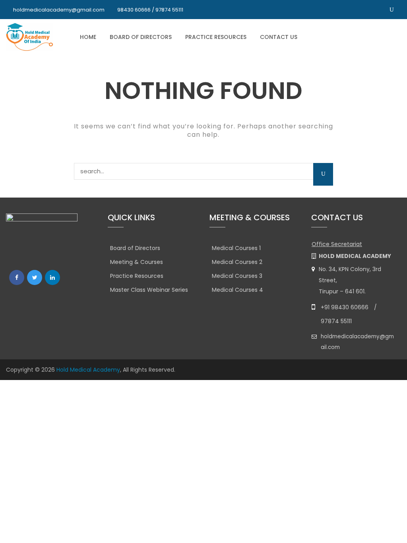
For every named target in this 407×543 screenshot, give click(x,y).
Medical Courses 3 (237, 276)
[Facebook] (16, 277)
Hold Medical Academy (88, 370)
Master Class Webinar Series (149, 290)
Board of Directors (141, 37)
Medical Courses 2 (237, 262)
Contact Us (278, 37)
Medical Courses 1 (236, 248)
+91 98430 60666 (344, 307)
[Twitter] (34, 277)
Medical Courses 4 (237, 290)
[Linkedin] (52, 277)
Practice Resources (215, 37)
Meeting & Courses (136, 262)
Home (88, 37)
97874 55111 (336, 321)
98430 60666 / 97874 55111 (150, 10)
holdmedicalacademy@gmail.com (59, 10)
